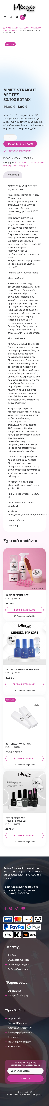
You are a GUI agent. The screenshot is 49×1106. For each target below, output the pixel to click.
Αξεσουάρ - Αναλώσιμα (30, 28)
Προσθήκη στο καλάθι (20, 143)
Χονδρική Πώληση (18, 995)
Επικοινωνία (14, 990)
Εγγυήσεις (13, 1037)
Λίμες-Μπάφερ (10, 30)
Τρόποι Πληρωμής (18, 1023)
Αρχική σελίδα (12, 28)
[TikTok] (17, 908)
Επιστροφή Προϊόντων (20, 1032)
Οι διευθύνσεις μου (18, 969)
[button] (17, 150)
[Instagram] (11, 908)
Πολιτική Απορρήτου (19, 1041)
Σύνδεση (12, 955)
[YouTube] (23, 908)
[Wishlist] (16, 17)
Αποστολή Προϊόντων (20, 1027)
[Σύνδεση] (11, 17)
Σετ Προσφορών (20, 165)
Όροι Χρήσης (15, 1046)
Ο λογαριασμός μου (18, 959)
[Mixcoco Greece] (24, 7)
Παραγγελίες (15, 1018)
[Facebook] (5, 908)
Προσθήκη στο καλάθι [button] (24, 610)
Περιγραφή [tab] (13, 174)
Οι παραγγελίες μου (18, 964)
